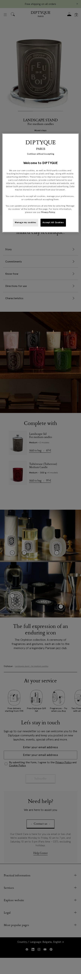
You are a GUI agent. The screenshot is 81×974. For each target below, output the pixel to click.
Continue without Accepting (40, 154)
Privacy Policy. (48, 212)
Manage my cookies (25, 222)
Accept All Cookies (53, 222)
